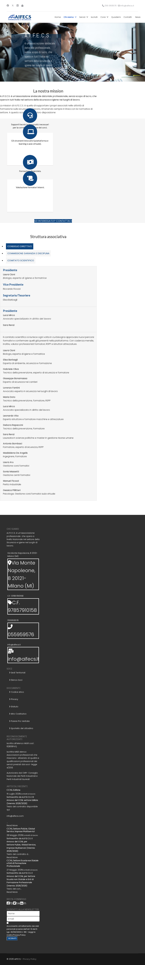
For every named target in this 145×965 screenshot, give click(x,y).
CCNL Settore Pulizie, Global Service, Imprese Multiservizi (21, 830)
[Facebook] (8, 5)
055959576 (13, 620)
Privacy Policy (19, 935)
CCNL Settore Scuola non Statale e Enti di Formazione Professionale (22, 863)
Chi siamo (69, 17)
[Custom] (22, 5)
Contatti (127, 17)
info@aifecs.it (127, 5)
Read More (12, 825)
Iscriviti (94, 17)
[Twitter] (13, 5)
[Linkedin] (18, 5)
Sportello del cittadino (21, 728)
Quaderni (116, 17)
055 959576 (111, 5)
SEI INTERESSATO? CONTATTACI (53, 221)
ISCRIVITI (12, 938)
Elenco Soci (16, 680)
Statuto (14, 706)
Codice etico (17, 692)
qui (8, 809)
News (137, 17)
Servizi (82, 17)
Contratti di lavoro (27, 794)
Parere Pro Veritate (20, 721)
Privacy (14, 699)
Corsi (103, 17)
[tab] (19, 246)
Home (58, 17)
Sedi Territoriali (17, 672)
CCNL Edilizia (13, 789)
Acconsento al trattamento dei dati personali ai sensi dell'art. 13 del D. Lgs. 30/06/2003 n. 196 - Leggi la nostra (23, 930)
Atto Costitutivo (18, 713)
